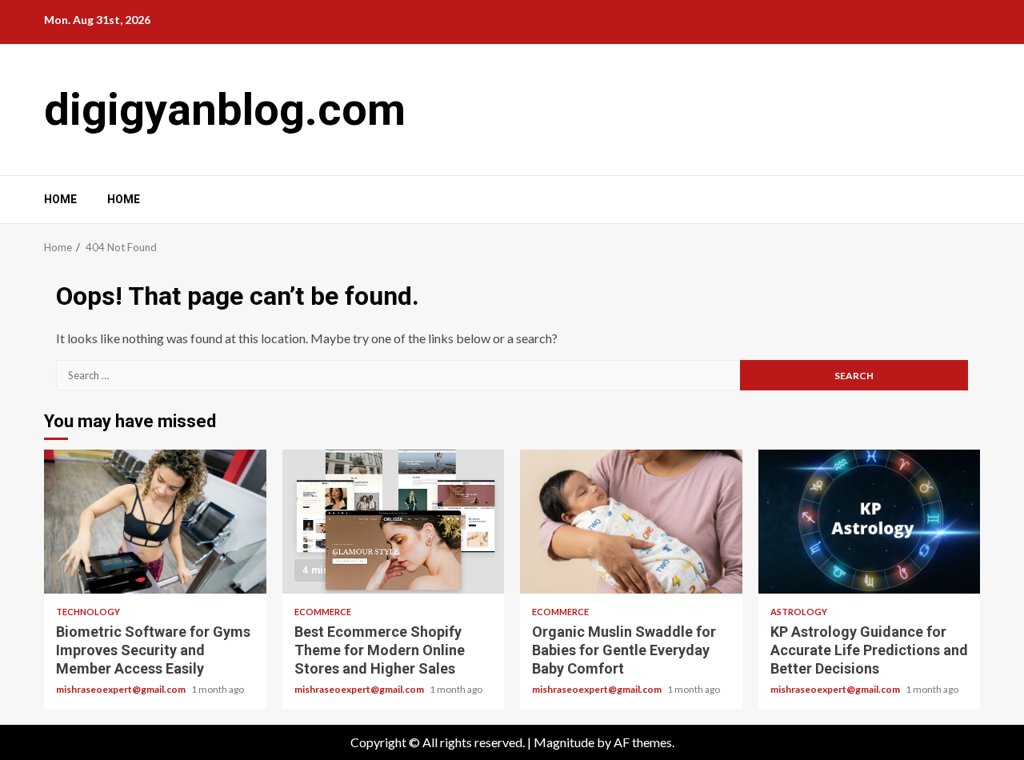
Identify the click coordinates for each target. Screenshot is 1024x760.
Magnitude (564, 742)
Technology (88, 611)
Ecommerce (322, 611)
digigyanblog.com (225, 109)
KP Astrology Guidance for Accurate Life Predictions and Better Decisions (869, 522)
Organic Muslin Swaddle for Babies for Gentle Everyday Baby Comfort (631, 522)
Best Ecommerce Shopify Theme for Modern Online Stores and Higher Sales (393, 522)
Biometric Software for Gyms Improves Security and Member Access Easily (155, 522)
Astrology (798, 611)
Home (60, 199)
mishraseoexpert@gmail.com (121, 689)
